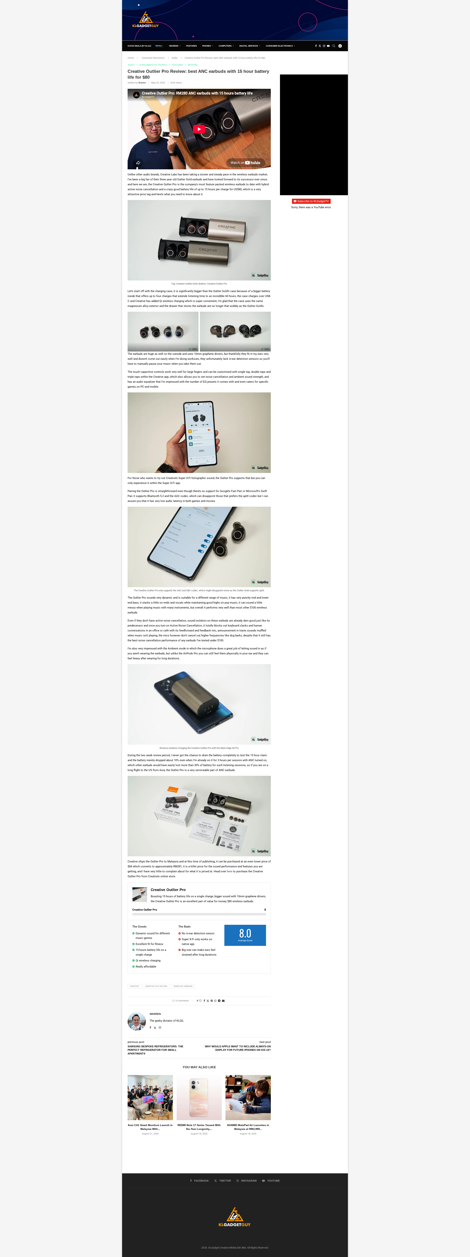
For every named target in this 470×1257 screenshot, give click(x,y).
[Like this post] (200, 1000)
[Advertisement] (275, 20)
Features (191, 46)
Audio (175, 58)
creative (134, 986)
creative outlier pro (156, 986)
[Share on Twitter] (208, 1000)
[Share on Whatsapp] (215, 1000)
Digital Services (248, 46)
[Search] (334, 46)
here (229, 871)
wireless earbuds (183, 986)
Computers (225, 46)
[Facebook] (316, 46)
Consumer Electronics (279, 46)
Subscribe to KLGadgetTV (313, 201)
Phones (206, 46)
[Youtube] (328, 46)
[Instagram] (324, 46)
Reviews (173, 46)
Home (131, 58)
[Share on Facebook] (204, 1000)
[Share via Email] (223, 1000)
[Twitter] (320, 46)
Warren (142, 82)
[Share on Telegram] (219, 1000)
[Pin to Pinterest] (212, 1000)
